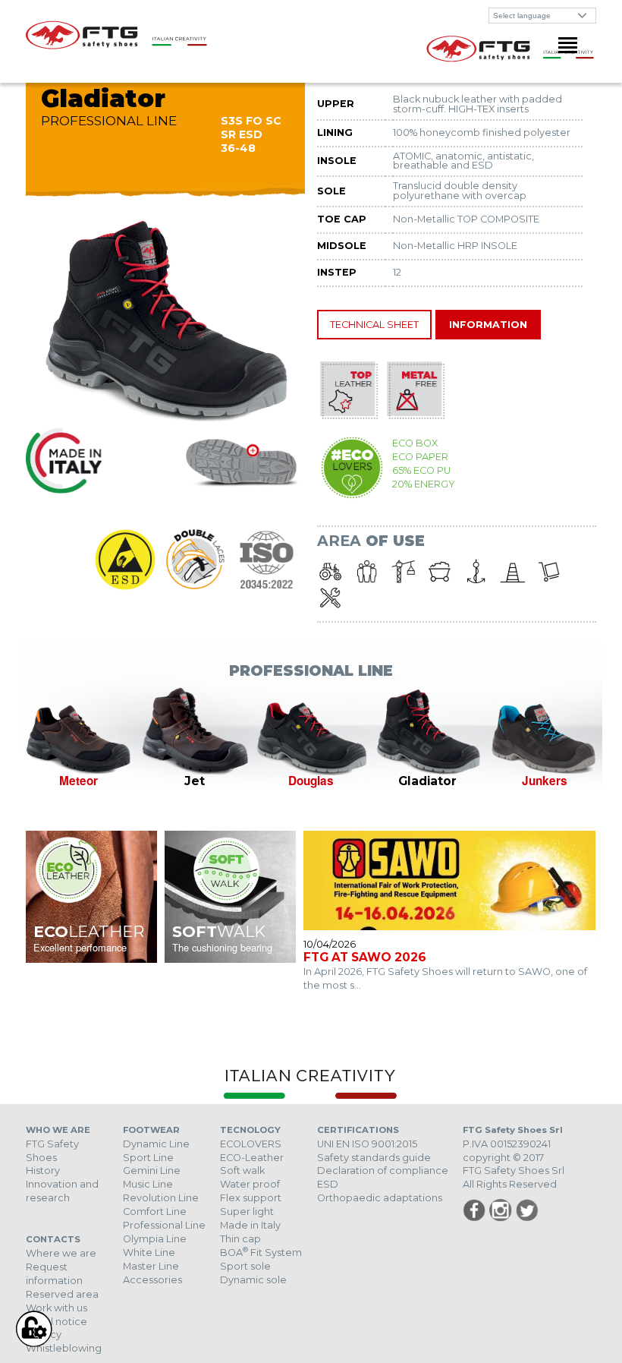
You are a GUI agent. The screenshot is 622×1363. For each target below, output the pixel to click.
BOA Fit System (261, 1252)
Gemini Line (152, 1170)
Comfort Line (155, 1211)
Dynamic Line (156, 1144)
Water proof (250, 1184)
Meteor (78, 780)
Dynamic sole (253, 1280)
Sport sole (245, 1266)
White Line (149, 1252)
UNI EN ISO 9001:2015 (367, 1144)
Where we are (61, 1253)
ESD (327, 1184)
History (43, 1170)
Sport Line (148, 1157)
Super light (247, 1211)
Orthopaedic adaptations (379, 1198)
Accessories (152, 1280)
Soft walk (242, 1170)
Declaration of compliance (382, 1170)
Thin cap (240, 1239)
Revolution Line (161, 1198)
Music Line (148, 1184)
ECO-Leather (252, 1157)
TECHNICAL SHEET (374, 324)
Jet (194, 781)
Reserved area (62, 1294)
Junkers (544, 780)
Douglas (311, 780)
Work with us (56, 1308)
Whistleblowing (64, 1348)
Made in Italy (250, 1225)
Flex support (250, 1198)
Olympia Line (155, 1239)
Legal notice (56, 1321)
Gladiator (427, 781)
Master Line (151, 1266)
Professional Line (164, 1225)
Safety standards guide (374, 1157)
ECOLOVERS (250, 1144)
